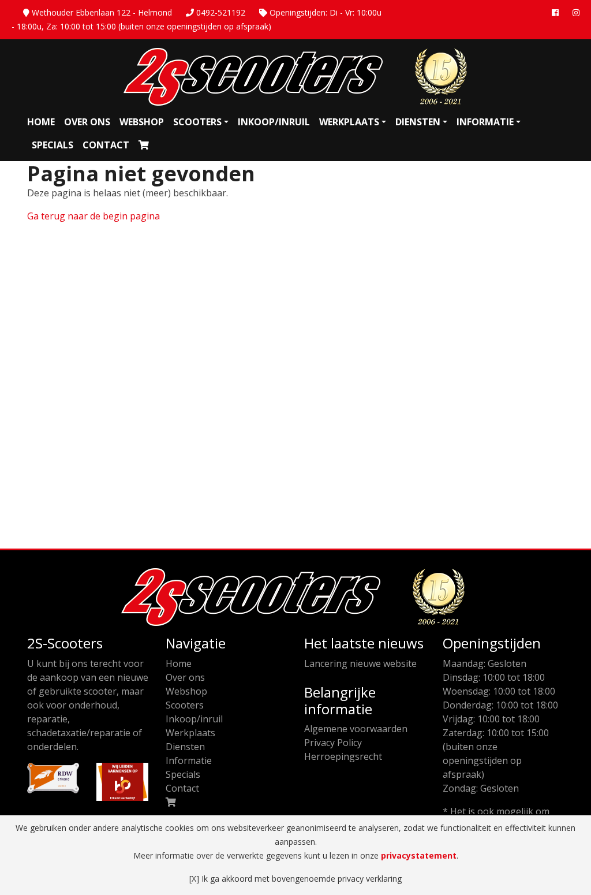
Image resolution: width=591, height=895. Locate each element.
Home (41, 121)
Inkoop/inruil (274, 121)
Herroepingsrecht (343, 756)
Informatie (485, 121)
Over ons (87, 121)
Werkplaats (349, 121)
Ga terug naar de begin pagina (93, 216)
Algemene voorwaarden (355, 728)
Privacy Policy (333, 742)
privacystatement (419, 855)
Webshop (141, 121)
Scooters (197, 121)
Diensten (417, 121)
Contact (106, 145)
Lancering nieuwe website (360, 663)
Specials (52, 145)
